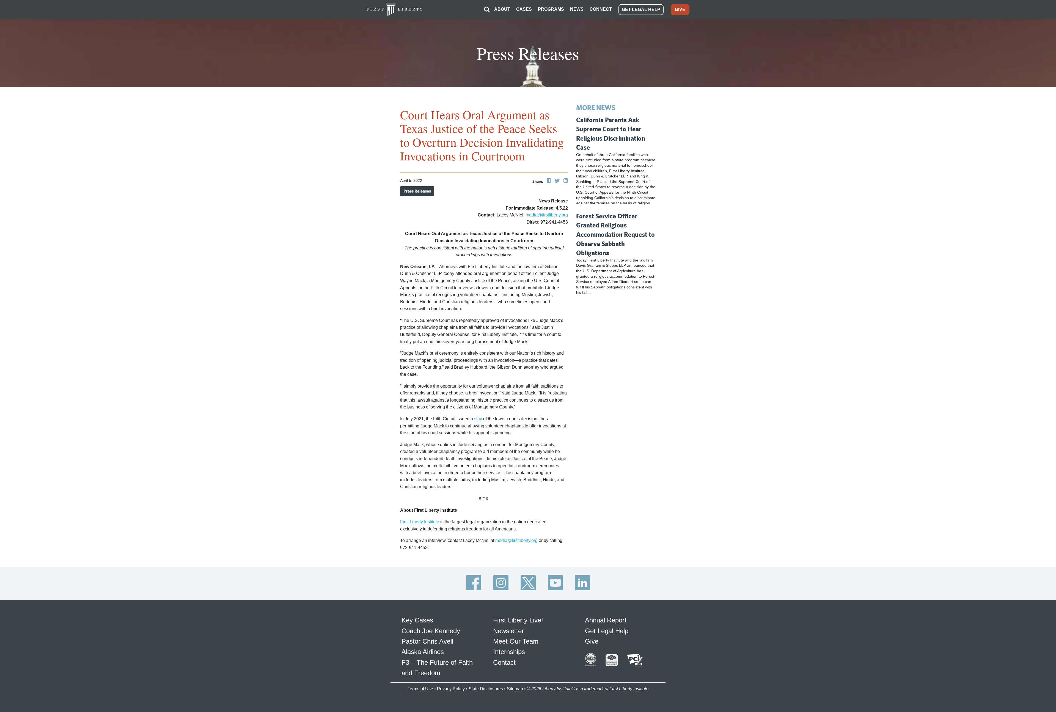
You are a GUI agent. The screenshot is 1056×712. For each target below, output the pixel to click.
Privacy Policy (451, 688)
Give (591, 641)
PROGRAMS (551, 9)
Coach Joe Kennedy (431, 631)
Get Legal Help (606, 631)
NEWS (577, 9)
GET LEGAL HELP (641, 9)
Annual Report (605, 620)
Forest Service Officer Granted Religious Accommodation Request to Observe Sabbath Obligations (615, 234)
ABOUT (502, 9)
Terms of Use (420, 688)
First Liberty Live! (518, 620)
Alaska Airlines (423, 651)
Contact (504, 662)
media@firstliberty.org (547, 215)
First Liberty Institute (419, 521)
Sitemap (515, 688)
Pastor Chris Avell (427, 641)
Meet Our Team (515, 641)
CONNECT (601, 9)
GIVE (680, 9)
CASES (524, 9)
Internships (509, 651)
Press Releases (417, 191)
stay (478, 418)
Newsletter (508, 631)
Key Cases (417, 620)
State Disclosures (486, 688)
